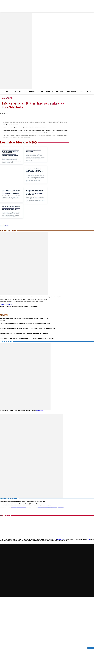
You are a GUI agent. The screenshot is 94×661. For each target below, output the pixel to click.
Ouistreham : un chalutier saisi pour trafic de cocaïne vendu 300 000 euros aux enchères (11, 192)
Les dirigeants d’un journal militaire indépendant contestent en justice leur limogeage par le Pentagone (27, 338)
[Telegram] (54, 117)
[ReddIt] (36, 117)
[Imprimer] (45, 117)
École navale (60, 507)
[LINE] (68, 117)
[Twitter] (17, 117)
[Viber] (72, 117)
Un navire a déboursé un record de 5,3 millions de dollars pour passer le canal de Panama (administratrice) (27, 328)
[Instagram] (7, 654)
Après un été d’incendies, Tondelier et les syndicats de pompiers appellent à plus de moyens (24, 318)
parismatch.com (60, 539)
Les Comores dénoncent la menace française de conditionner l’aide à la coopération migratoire (25, 323)
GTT (89, 539)
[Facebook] (13, 117)
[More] (81, 117)
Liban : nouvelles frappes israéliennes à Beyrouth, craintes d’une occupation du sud (34, 171)
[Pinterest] (22, 117)
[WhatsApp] (26, 117)
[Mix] (59, 117)
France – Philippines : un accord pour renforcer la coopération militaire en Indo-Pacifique (11, 208)
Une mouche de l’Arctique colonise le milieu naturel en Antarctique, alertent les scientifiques (24, 333)
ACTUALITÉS (9, 98)
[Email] (40, 117)
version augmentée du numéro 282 (18, 507)
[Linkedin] (31, 117)
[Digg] (63, 117)
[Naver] (77, 117)
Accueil (3, 98)
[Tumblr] (49, 117)
